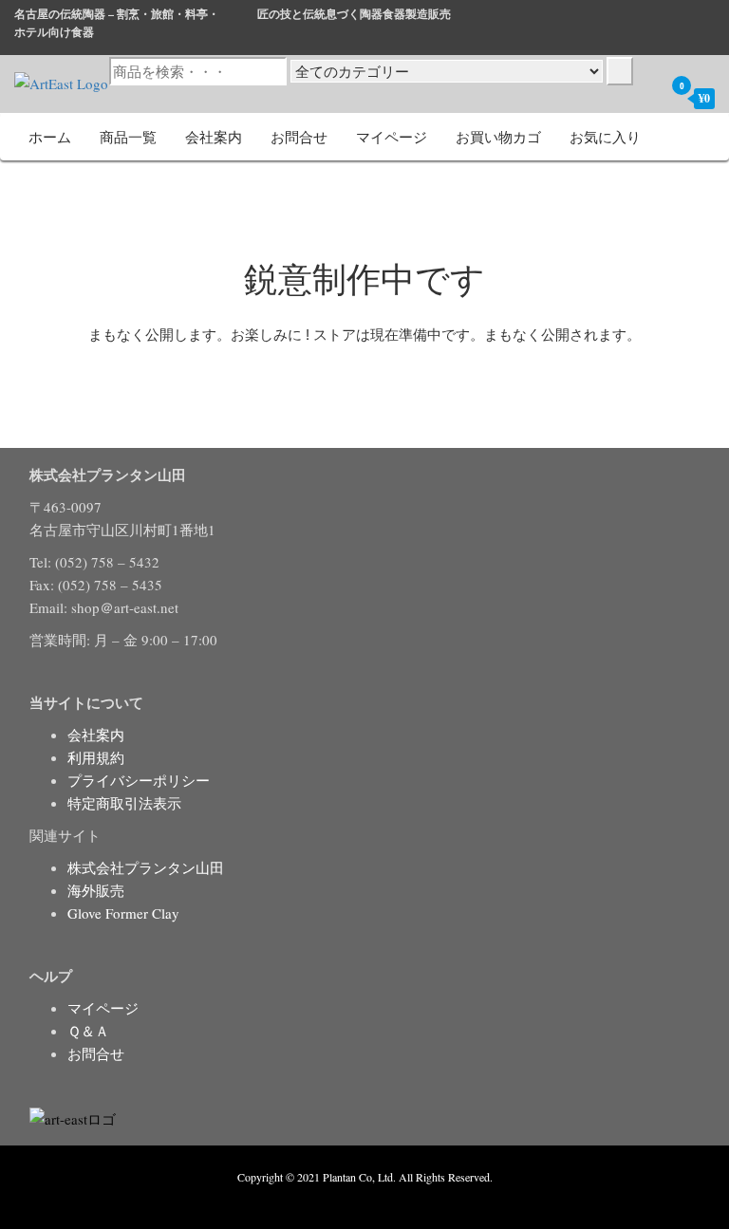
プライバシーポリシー (138, 780)
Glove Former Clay (123, 912)
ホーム (49, 136)
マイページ (391, 136)
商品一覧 (128, 136)
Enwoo (350, 1198)
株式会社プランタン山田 (145, 867)
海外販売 (95, 890)
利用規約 (95, 757)
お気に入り (605, 136)
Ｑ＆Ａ (88, 1030)
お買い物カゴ (498, 136)
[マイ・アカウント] (644, 98)
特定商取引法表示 (124, 802)
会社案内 (213, 136)
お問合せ (299, 136)
